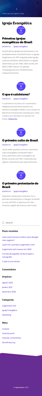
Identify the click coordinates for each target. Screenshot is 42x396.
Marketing (6, 315)
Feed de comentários (11, 338)
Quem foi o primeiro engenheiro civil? (18, 244)
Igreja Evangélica (21, 46)
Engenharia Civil (9, 306)
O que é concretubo (11, 261)
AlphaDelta (19, 387)
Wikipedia (12, 119)
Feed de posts (8, 333)
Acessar (5, 329)
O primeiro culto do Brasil (20, 140)
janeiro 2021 (7, 287)
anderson (6, 47)
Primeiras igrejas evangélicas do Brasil (17, 40)
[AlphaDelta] (8, 10)
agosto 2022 (7, 282)
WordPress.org (8, 342)
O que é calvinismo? (16, 94)
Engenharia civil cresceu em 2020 (16, 249)
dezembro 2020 (9, 291)
